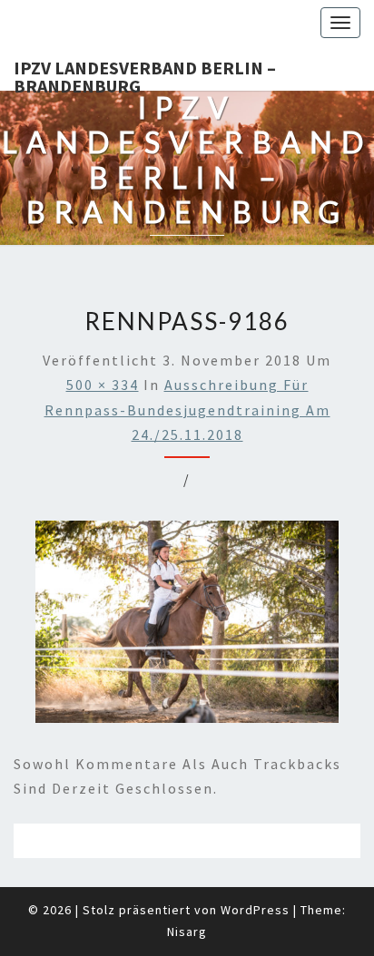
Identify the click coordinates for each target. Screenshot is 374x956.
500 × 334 (102, 385)
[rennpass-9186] (187, 628)
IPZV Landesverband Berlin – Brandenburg (145, 73)
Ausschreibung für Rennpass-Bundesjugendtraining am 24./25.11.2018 (187, 409)
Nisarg (187, 931)
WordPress (255, 910)
